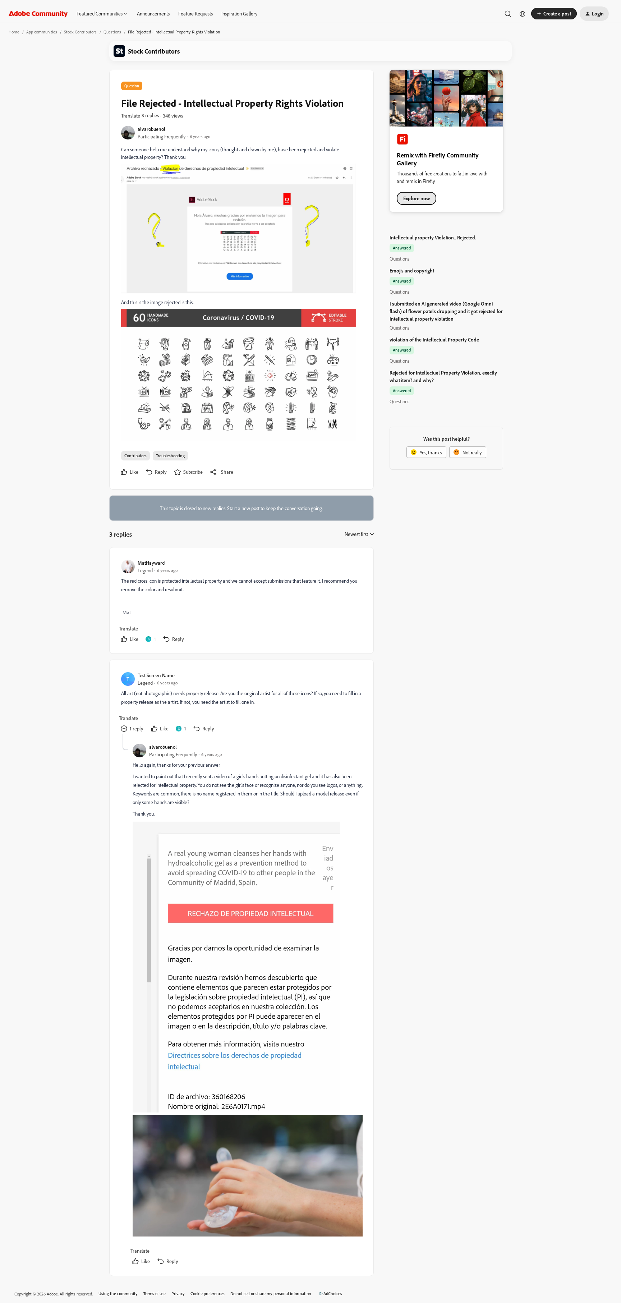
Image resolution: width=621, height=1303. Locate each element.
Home (14, 32)
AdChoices (332, 1293)
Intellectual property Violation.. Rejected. (433, 237)
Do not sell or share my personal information (270, 1293)
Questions (112, 32)
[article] (241, 602)
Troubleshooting (170, 455)
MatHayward (151, 563)
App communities (41, 32)
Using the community (118, 1293)
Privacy (178, 1293)
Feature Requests (195, 13)
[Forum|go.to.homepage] (38, 13)
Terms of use (154, 1293)
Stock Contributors (80, 32)
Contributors (135, 455)
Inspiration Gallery (239, 13)
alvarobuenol (151, 129)
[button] (554, 13)
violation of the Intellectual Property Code (434, 339)
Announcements (153, 13)
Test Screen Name (156, 675)
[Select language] (522, 13)
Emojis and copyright (412, 270)
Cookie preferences (207, 1293)
